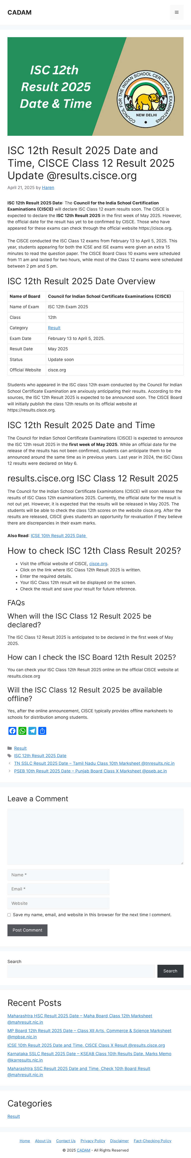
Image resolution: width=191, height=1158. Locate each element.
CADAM (19, 12)
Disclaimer (119, 1140)
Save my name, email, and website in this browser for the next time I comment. (92, 914)
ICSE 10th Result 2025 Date (59, 535)
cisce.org (98, 563)
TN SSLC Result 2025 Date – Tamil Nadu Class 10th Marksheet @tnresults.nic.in (94, 763)
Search (14, 961)
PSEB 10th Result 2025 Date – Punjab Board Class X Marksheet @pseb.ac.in (90, 771)
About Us (43, 1140)
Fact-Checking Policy (152, 1140)
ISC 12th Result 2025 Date (40, 755)
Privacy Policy (93, 1140)
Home (25, 1140)
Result (54, 327)
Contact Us (66, 1140)
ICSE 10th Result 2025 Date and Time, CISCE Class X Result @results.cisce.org (86, 1045)
